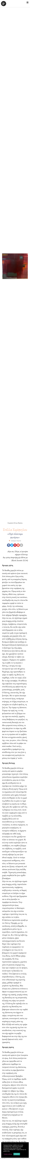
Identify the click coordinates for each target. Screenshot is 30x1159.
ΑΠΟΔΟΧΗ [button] (16, 1154)
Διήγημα (13, 541)
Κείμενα (18, 541)
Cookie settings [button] (8, 1154)
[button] (8, 545)
